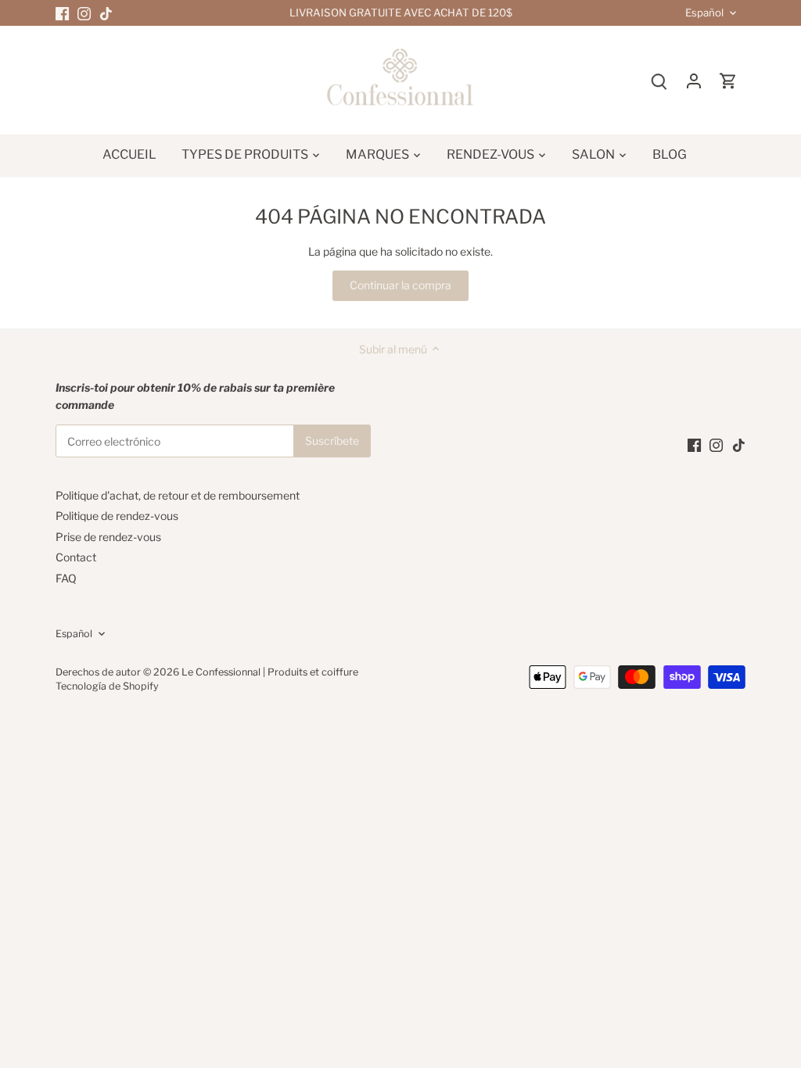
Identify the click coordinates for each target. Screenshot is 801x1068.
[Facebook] (62, 13)
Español (704, 13)
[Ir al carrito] (728, 80)
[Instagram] (84, 13)
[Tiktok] (106, 13)
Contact (76, 557)
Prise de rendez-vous (108, 536)
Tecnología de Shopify (107, 686)
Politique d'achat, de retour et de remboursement (178, 495)
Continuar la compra (400, 285)
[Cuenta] (694, 80)
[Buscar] (659, 80)
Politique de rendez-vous (117, 515)
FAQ (66, 578)
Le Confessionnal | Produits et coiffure (269, 672)
